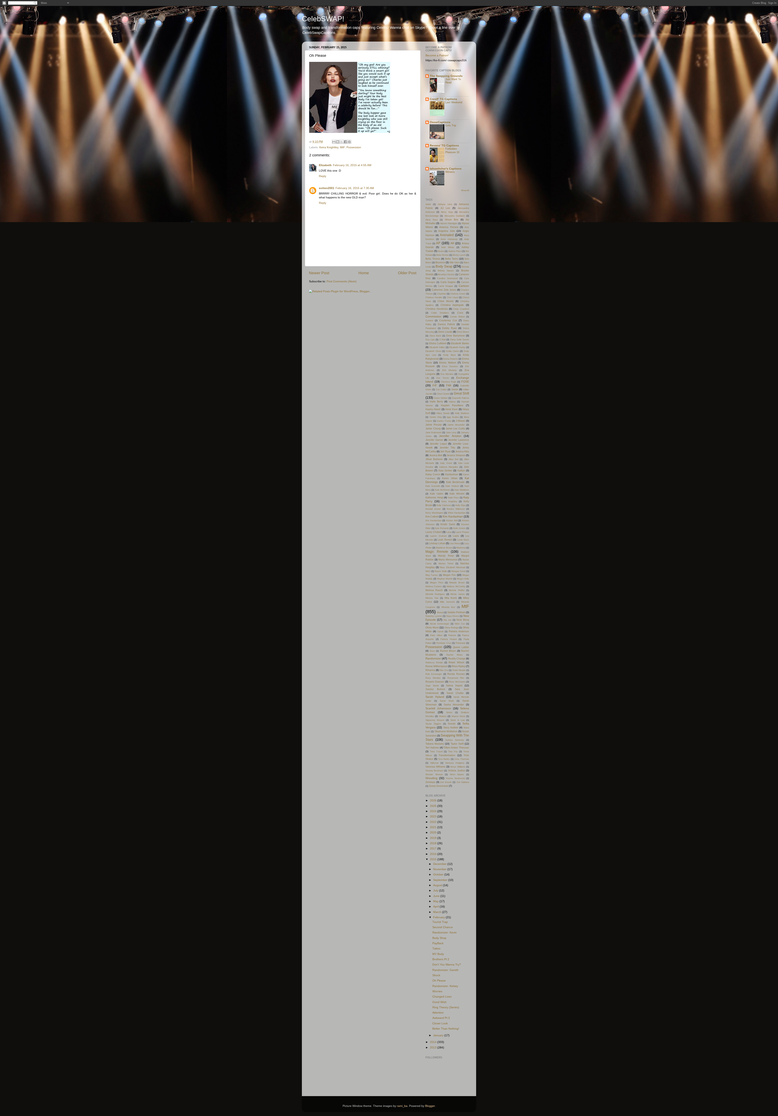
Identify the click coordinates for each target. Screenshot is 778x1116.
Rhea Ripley (458, 666)
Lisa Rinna (455, 543)
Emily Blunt (449, 355)
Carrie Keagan (445, 286)
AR (452, 243)
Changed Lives (442, 996)
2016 (433, 854)
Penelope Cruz (443, 643)
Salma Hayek (454, 685)
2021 (433, 827)
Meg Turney (431, 575)
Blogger (430, 1105)
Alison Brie (451, 219)
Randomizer (433, 658)
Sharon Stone (458, 716)
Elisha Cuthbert (437, 343)
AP (438, 243)
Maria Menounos (447, 559)
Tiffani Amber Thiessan (456, 747)
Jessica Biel (435, 455)
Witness (450, 171)
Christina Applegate (452, 305)
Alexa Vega (447, 212)
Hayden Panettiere (452, 405)
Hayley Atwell (432, 409)
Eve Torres (442, 378)
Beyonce (440, 262)
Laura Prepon (462, 532)
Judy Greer (446, 463)
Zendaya (430, 782)
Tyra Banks (444, 759)
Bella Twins (451, 258)
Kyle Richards (442, 528)
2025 (433, 805)
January (438, 1035)
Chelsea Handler (433, 297)
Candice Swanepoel (447, 278)
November (440, 869)
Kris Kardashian (433, 520)
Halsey (452, 401)
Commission (433, 316)
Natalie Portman (456, 612)
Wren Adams (457, 774)
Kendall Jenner (433, 509)
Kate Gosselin (432, 486)
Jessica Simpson (456, 455)
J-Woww (460, 420)
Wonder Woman (434, 774)
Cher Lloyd (452, 297)
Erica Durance (450, 366)
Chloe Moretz (446, 301)
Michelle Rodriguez (435, 594)
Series (449, 712)
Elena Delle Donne (459, 339)
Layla (456, 535)
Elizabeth (325, 165)
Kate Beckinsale (455, 482)
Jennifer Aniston (450, 436)
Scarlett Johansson (438, 708)
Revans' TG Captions (444, 145)
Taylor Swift (457, 743)
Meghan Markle (444, 578)
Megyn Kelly (463, 578)
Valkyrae (434, 763)
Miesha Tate (431, 598)
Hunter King (436, 417)
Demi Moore (463, 332)
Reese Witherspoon (436, 666)
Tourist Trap (440, 922)
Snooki (451, 723)
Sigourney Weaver (435, 720)
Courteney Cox (448, 320)
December (440, 863)
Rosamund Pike (455, 678)
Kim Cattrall (431, 516)
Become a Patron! (437, 55)
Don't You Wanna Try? (446, 964)
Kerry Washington (434, 513)
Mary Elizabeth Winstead (452, 567)
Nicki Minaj (462, 619)
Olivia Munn (432, 627)
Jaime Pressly (433, 424)
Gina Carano (443, 393)
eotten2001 (326, 188)
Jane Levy (451, 432)
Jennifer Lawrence (458, 440)
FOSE (465, 381)
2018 (433, 843)
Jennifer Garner (434, 440)
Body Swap (444, 266)
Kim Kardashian (453, 516)
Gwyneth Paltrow (460, 398)
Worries (437, 991)
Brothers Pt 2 (440, 959)
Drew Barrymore (455, 335)
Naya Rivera (452, 616)
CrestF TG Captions (443, 99)
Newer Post (319, 273)
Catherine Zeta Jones (444, 289)
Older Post (407, 273)
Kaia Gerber (445, 470)
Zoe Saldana (462, 782)
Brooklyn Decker (446, 274)
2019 (433, 838)
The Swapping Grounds (446, 75)
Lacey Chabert (433, 532)
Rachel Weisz (454, 655)
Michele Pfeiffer (457, 590)
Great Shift (461, 393)
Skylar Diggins (433, 723)
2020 (433, 832)
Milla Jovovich (447, 602)
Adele (428, 204)
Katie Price (453, 497)
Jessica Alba (462, 451)
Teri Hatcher (432, 747)
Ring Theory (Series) (445, 1007)
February (439, 917)
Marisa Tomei (446, 563)
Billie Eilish (455, 262)
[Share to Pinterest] (349, 142)
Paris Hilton (436, 635)
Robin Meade (459, 670)
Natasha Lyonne (433, 616)
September (440, 880)
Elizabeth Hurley (457, 347)
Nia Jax (447, 620)
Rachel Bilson (448, 650)
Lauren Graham (438, 536)
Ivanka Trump (444, 421)
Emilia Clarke (452, 351)
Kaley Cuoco (432, 474)
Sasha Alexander (454, 704)
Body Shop (439, 938)
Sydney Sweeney (454, 740)
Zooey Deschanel (438, 786)
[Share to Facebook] (345, 142)
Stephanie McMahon (446, 731)
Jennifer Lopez (438, 443)
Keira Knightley (328, 147)
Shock (436, 975)
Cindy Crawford (461, 309)
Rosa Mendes (433, 678)
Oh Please (439, 980)
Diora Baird (435, 335)
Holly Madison (462, 413)
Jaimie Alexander (456, 425)
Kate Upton (436, 493)
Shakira (442, 716)
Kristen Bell (451, 520)
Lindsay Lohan (437, 543)
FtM (448, 385)
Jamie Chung (433, 428)
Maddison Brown (444, 547)
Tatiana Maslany (434, 743)
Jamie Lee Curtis (455, 428)
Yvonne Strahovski (455, 778)
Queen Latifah (461, 647)
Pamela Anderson (459, 631)
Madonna (461, 547)
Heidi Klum (451, 409)
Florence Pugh (448, 382)
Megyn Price (436, 582)
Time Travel (436, 751)
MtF (342, 147)
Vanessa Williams (435, 766)
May (436, 901)
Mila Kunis (451, 598)
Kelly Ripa (460, 505)
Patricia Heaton (448, 639)
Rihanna (430, 670)
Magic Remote (436, 551)
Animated (447, 235)
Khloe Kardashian (456, 513)
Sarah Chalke (455, 693)
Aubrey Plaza (455, 251)
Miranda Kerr (448, 607)
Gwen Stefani (440, 398)
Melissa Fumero (433, 586)
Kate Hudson (452, 486)
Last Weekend (453, 102)
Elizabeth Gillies (437, 347)
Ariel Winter (447, 247)
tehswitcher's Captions (446, 168)
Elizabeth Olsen (433, 351)
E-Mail (442, 339)
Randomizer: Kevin (444, 932)
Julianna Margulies (448, 467)
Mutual (440, 612)
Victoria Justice (456, 770)
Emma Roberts (450, 359)
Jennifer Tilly (447, 447)
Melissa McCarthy (456, 586)
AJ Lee (445, 208)
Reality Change (456, 658)
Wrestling (431, 778)
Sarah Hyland (434, 696)
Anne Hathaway (449, 239)
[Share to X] (342, 142)
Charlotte (441, 293)
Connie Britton (457, 316)
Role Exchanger (433, 674)
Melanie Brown (457, 582)
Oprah (440, 631)
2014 (433, 1042)
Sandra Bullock (435, 689)
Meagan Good (458, 571)
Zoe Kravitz (446, 782)
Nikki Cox (460, 624)
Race (432, 651)
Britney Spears (446, 270)
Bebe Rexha (442, 255)
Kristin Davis (447, 524)
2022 (433, 822)
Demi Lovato (445, 331)
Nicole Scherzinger (439, 624)
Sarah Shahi (447, 701)
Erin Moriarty (449, 370)
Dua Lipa (430, 339)
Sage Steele (432, 685)
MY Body (438, 954)
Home (363, 273)
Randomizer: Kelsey (445, 986)
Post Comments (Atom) (342, 281)
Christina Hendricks (436, 308)
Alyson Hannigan (448, 223)
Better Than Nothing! (445, 1028)
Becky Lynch (459, 255)
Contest (429, 320)
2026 (433, 800)
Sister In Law (457, 720)
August (438, 885)
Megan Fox (449, 575)
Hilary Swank (443, 413)
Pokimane (460, 643)
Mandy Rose (446, 555)
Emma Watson (447, 362)
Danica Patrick (446, 324)
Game (454, 389)
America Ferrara (448, 227)
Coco (460, 312)
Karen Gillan (449, 478)
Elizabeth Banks (460, 343)
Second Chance (442, 927)
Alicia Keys (431, 219)
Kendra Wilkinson (456, 509)
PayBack (438, 943)
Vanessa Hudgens (454, 763)
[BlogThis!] (338, 142)
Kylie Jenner (459, 528)
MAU (427, 571)
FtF (435, 385)
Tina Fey (453, 751)
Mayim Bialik (441, 571)
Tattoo (436, 948)
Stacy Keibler (450, 727)
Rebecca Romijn (434, 662)
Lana (448, 532)
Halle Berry (436, 401)
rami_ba (402, 1105)
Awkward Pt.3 (441, 1017)
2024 (433, 811)
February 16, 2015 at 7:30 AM (355, 188)
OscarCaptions (440, 122)
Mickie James (457, 594)
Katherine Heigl (434, 497)
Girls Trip (450, 125)
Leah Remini (445, 539)
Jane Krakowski (433, 432)
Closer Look (440, 1023)
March (437, 912)
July (436, 890)
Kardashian (451, 474)
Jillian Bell (453, 459)
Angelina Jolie (446, 231)
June (436, 896)
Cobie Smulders (440, 313)
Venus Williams (457, 767)
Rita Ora (443, 670)
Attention (438, 1012)
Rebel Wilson (456, 662)
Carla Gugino (448, 282)
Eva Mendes (446, 374)
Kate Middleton (461, 490)
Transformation (447, 755)
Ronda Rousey (456, 674)
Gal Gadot (441, 389)
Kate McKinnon (442, 490)
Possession (353, 147)
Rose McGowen (457, 682)
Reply (322, 176)
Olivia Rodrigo (451, 627)
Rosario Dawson (434, 681)
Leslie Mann (463, 540)
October (438, 874)
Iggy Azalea (453, 417)
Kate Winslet (457, 493)
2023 (433, 816)
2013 (433, 1047)
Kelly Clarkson (444, 505)
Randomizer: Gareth (445, 970)
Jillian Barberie (434, 459)
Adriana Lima (445, 204)
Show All (465, 190)
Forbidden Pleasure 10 (452, 150)
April (436, 906)
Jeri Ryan (445, 451)
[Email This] (334, 142)
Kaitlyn (461, 470)
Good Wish (439, 1002)
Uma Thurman (461, 759)
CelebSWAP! (323, 19)
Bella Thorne (432, 258)
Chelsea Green (457, 293)
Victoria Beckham (434, 770)
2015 (433, 859)
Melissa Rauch (434, 590)
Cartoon (464, 285)
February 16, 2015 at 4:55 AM (352, 165)
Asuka (441, 251)
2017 (433, 848)
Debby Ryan (449, 328)
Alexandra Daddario (455, 216)
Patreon (452, 635)
